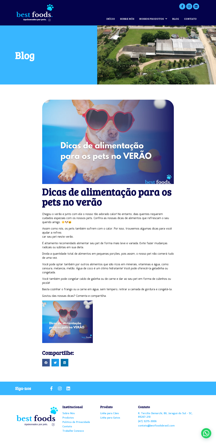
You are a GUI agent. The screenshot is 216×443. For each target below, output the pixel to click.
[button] (46, 362)
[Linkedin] (196, 6)
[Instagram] (189, 6)
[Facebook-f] (182, 6)
